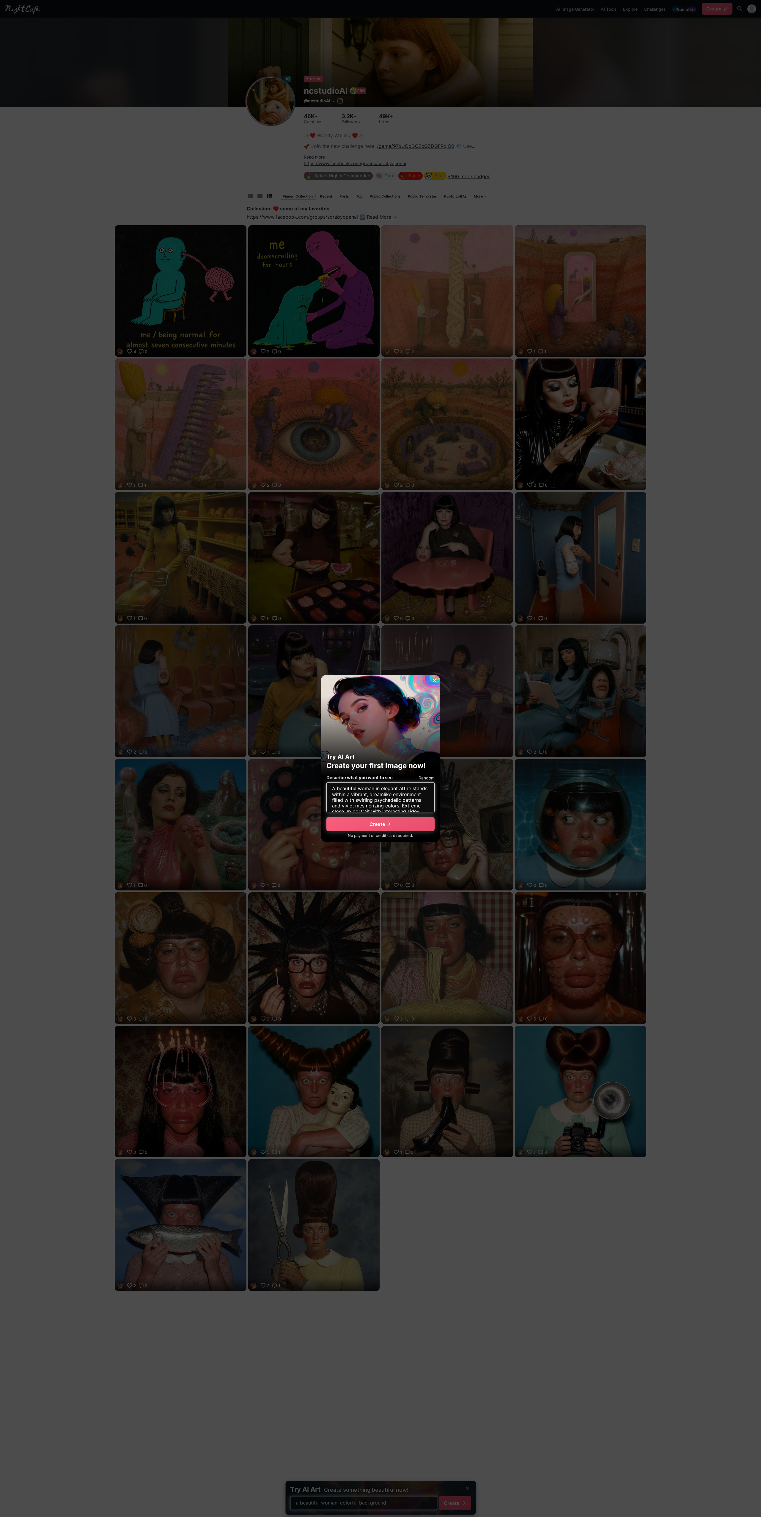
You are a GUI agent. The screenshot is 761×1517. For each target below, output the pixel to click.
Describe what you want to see (359, 777)
